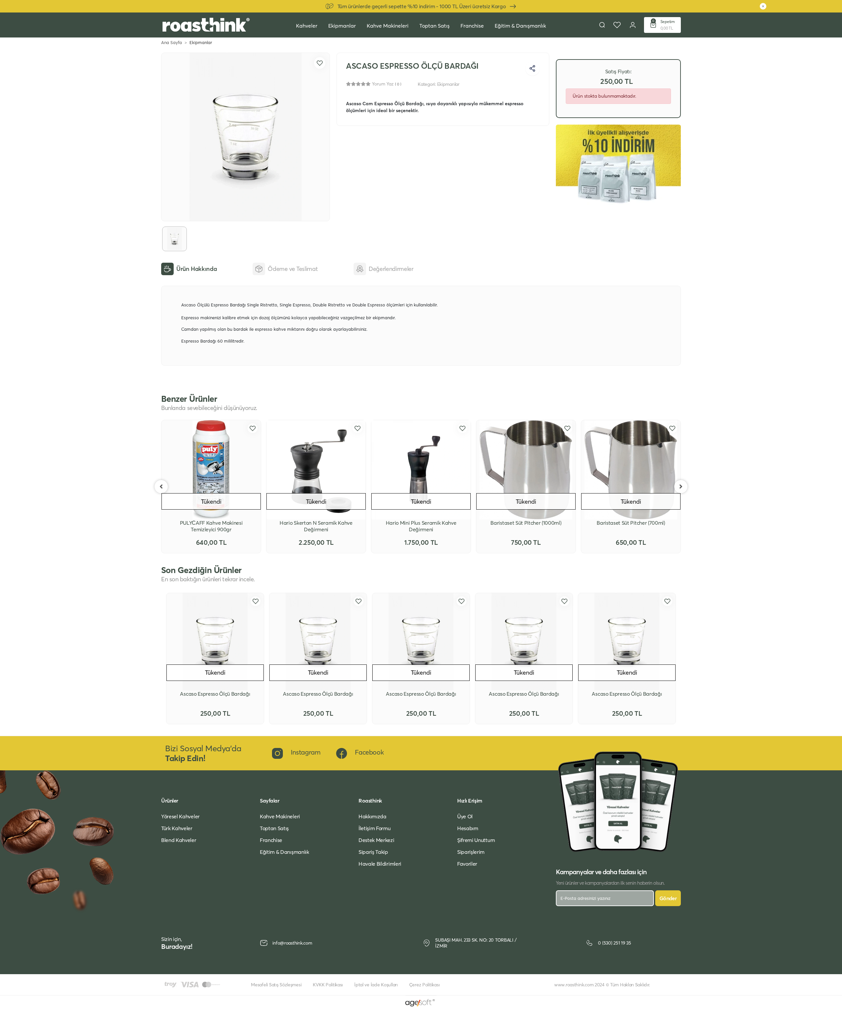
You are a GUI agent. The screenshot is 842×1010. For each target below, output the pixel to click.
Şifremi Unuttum (476, 840)
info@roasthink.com (292, 943)
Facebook (369, 752)
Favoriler (467, 863)
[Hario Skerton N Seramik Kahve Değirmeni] (316, 469)
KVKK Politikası (328, 985)
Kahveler (306, 25)
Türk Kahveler (176, 828)
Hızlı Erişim (469, 800)
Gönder (668, 898)
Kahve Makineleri (388, 25)
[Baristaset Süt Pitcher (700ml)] (631, 469)
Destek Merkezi (376, 840)
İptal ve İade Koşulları (376, 985)
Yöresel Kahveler (180, 816)
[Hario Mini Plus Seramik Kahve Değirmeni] (421, 469)
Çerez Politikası (424, 985)
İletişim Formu (375, 828)
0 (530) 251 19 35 (614, 943)
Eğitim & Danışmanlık (520, 25)
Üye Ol (465, 816)
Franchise (472, 25)
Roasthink (370, 800)
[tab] (189, 268)
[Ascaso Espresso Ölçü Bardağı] (215, 641)
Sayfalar (269, 800)
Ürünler (169, 800)
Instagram (305, 752)
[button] (662, 25)
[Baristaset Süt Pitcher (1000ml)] (526, 469)
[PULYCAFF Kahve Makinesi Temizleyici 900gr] (211, 469)
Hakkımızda (372, 816)
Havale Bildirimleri (380, 863)
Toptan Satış (434, 25)
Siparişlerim (470, 852)
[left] (161, 486)
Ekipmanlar (342, 25)
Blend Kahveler (178, 840)
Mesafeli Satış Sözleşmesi (276, 985)
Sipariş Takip (373, 852)
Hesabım (467, 828)
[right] (681, 486)
